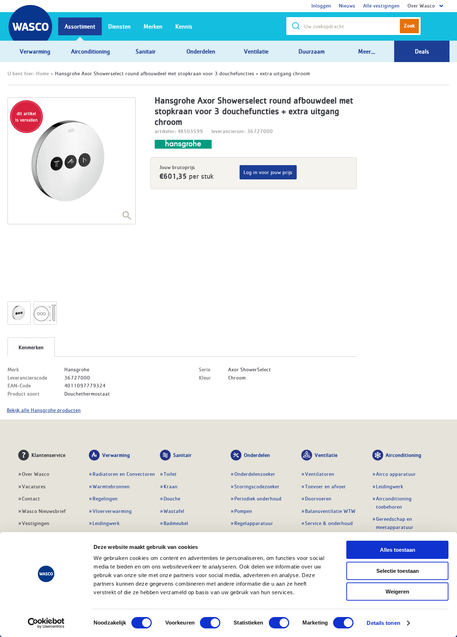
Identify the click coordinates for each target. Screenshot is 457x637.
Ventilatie (326, 455)
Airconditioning (403, 455)
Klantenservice (48, 455)
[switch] (210, 622)
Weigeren (397, 591)
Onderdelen (257, 455)
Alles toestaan (397, 550)
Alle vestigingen (381, 5)
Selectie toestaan (397, 571)
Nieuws (347, 5)
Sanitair (182, 455)
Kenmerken (31, 347)
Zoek (409, 25)
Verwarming (116, 455)
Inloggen (321, 5)
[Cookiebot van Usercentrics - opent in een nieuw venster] (46, 623)
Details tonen (383, 623)
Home (42, 73)
